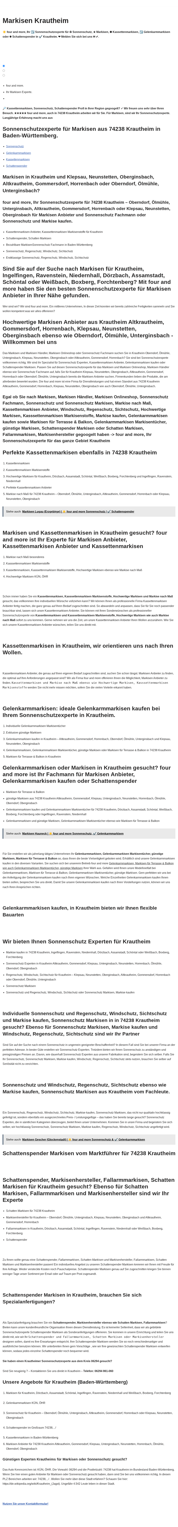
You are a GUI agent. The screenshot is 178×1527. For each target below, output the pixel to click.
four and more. (15, 85)
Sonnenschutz (15, 146)
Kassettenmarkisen (18, 159)
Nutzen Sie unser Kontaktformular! (25, 1503)
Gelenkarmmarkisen (18, 153)
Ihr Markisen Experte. (20, 92)
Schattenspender (16, 165)
